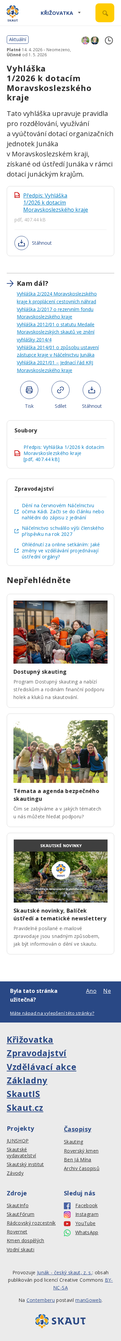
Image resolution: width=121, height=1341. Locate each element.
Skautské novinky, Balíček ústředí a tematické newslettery (59, 914)
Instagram (86, 1214)
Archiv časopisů (81, 1168)
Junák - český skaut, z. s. (64, 1272)
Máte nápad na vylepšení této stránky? (52, 1013)
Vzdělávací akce (41, 1066)
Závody (15, 1173)
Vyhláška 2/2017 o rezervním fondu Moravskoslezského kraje (55, 313)
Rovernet (17, 1232)
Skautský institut (25, 1164)
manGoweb (88, 1300)
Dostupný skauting (40, 671)
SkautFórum (20, 1214)
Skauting (73, 1142)
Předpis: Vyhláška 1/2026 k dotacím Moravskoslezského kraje (55, 202)
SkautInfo (18, 1205)
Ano (91, 991)
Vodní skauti (20, 1250)
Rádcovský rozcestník (31, 1223)
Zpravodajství (37, 1053)
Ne (107, 991)
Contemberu (41, 1300)
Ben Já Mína (77, 1160)
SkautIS (23, 1093)
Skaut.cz (25, 1107)
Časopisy (77, 1129)
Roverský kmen (81, 1151)
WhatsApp (86, 1232)
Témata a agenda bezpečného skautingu (56, 794)
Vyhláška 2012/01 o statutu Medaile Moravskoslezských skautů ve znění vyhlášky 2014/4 (55, 332)
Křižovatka (57, 12)
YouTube (85, 1223)
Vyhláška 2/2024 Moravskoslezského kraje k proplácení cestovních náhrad (57, 298)
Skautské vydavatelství (21, 1153)
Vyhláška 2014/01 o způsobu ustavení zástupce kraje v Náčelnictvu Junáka (58, 351)
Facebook (86, 1205)
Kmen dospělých (25, 1241)
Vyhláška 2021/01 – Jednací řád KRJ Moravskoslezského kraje (55, 366)
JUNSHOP (18, 1141)
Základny (27, 1080)
